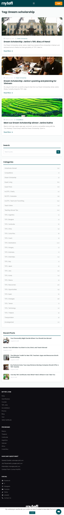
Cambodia (5, 437)
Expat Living (32, 182)
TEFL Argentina (32, 215)
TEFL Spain (32, 294)
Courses (4, 402)
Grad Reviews (6, 399)
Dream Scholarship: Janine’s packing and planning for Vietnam (30, 82)
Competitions (19, 119)
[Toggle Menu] (33, 3)
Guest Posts (32, 187)
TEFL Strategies (32, 299)
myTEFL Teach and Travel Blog (32, 201)
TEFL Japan (32, 266)
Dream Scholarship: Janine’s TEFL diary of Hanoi (27, 41)
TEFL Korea (32, 275)
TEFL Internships (32, 257)
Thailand (4, 434)
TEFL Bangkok (32, 219)
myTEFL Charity (32, 191)
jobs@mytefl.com (17, 463)
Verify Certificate (7, 420)
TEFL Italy (32, 261)
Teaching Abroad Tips (32, 210)
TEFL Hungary (32, 247)
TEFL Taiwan (32, 303)
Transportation (32, 317)
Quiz (3, 417)
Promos (4, 411)
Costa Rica (5, 449)
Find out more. (54, 509)
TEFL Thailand (32, 313)
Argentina (5, 440)
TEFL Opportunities (32, 289)
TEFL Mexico (32, 280)
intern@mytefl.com (14, 466)
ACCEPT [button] (32, 512)
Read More (7, 51)
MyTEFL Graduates (32, 196)
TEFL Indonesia (32, 252)
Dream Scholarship (22, 38)
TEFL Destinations (32, 243)
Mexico (4, 431)
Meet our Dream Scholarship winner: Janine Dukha (28, 122)
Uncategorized (32, 322)
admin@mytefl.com (17, 460)
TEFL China (32, 229)
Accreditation (6, 408)
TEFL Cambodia (32, 224)
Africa (3, 446)
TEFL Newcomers (32, 285)
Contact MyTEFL (16, 469)
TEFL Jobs (32, 271)
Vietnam (4, 443)
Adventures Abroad (32, 168)
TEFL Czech (32, 238)
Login (58, 3)
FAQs (3, 396)
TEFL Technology (32, 308)
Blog (3, 414)
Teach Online (32, 205)
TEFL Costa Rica (32, 233)
